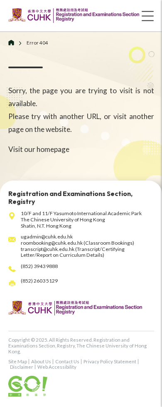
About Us (41, 361)
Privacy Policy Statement (109, 361)
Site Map (17, 361)
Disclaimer (21, 367)
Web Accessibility (56, 367)
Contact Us (67, 361)
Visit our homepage (38, 149)
